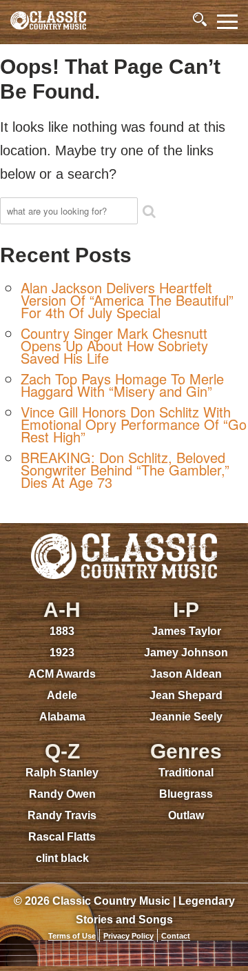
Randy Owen (62, 794)
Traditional (186, 772)
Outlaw (186, 815)
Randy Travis (62, 815)
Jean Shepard (186, 695)
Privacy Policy (128, 936)
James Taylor (186, 631)
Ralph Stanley (62, 772)
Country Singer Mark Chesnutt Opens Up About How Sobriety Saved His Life (114, 345)
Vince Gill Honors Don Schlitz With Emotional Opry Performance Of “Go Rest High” (134, 424)
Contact (175, 936)
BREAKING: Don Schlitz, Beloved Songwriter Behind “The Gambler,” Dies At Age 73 (125, 469)
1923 (62, 652)
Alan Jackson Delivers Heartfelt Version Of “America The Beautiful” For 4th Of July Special (127, 299)
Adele (62, 695)
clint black (62, 858)
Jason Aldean (186, 674)
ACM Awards (62, 674)
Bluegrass (186, 794)
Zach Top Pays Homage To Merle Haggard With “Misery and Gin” (122, 385)
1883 (62, 631)
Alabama (62, 717)
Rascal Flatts (62, 837)
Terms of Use (72, 936)
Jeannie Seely (186, 717)
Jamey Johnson (186, 652)
